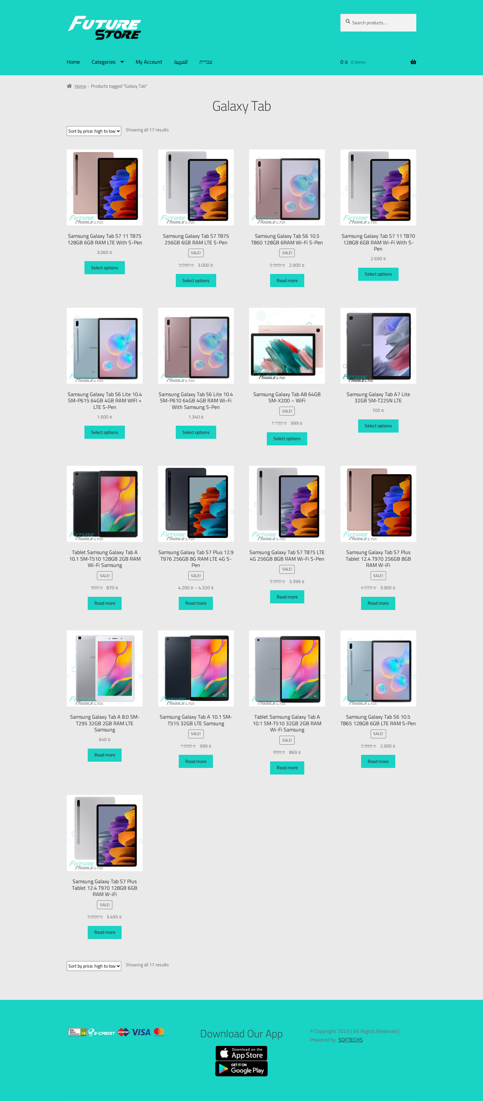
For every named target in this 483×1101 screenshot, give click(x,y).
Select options (104, 267)
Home (73, 62)
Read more (287, 280)
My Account (149, 62)
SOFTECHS (350, 1040)
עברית (205, 62)
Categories (103, 62)
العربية (181, 62)
